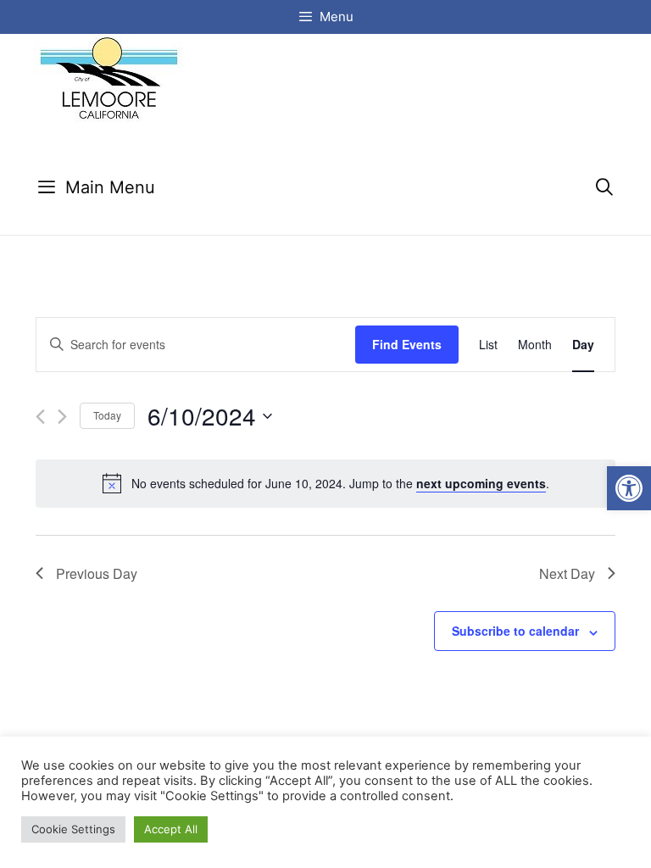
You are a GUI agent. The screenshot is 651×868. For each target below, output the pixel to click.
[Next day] (62, 417)
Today (107, 415)
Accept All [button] (171, 829)
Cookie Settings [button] (73, 829)
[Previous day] (40, 417)
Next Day (567, 573)
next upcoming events (481, 483)
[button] (629, 488)
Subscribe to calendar (515, 630)
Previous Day (96, 573)
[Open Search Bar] (604, 188)
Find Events (407, 344)
